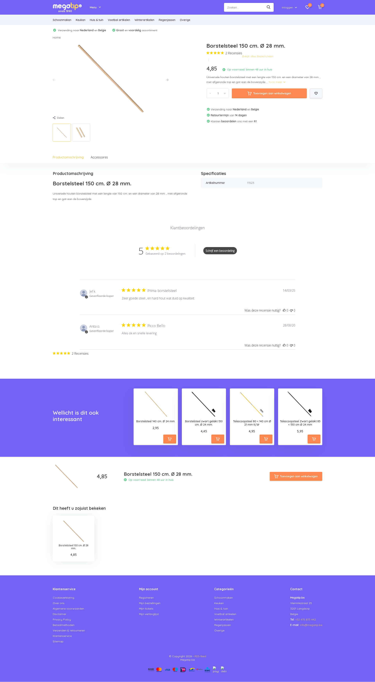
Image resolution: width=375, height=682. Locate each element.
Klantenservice (62, 636)
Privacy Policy (62, 619)
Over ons (58, 603)
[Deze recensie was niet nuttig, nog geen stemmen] (291, 310)
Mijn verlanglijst (149, 614)
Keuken (80, 20)
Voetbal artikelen (119, 20)
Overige (185, 20)
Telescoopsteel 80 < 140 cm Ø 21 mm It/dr (252, 423)
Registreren (146, 597)
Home (57, 37)
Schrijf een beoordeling (220, 251)
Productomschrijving (68, 157)
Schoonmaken (62, 20)
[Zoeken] (269, 7)
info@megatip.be (311, 625)
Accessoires (99, 157)
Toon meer (275, 82)
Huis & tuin (96, 20)
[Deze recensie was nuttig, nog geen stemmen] (284, 310)
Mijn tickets (146, 608)
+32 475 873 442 (305, 619)
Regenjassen (167, 20)
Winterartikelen (144, 20)
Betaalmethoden (63, 625)
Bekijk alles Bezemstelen (257, 56)
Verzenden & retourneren (69, 630)
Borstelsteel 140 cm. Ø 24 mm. (155, 421)
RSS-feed (200, 656)
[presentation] (54, 80)
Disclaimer (59, 614)
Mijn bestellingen (149, 603)
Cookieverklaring (63, 597)
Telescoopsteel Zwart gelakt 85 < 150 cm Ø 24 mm (300, 423)
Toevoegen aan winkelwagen (272, 93)
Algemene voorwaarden (68, 608)
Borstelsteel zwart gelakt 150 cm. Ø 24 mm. (204, 423)
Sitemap (58, 641)
